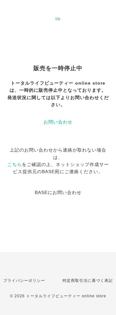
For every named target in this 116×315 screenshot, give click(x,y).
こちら (14, 164)
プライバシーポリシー (24, 280)
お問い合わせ (58, 122)
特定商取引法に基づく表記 (88, 280)
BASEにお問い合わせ (58, 192)
